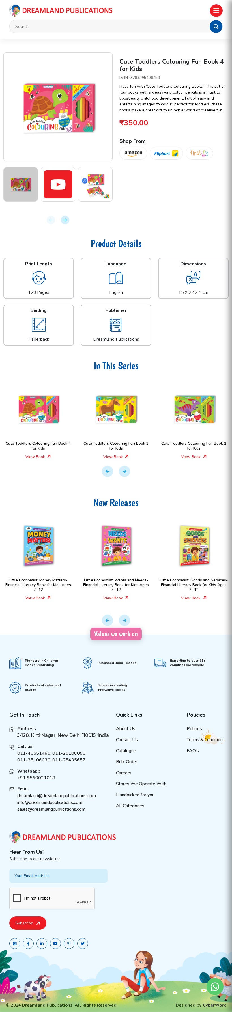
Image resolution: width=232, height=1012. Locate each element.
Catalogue (126, 751)
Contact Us (127, 740)
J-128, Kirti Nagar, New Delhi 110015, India (63, 735)
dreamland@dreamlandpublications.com (56, 796)
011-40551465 (33, 753)
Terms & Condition (205, 740)
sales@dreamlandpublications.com (51, 809)
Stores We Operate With (141, 784)
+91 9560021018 (36, 778)
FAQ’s (193, 751)
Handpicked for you (135, 795)
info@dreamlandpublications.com (49, 802)
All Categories (130, 806)
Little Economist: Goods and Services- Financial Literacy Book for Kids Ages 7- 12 (194, 584)
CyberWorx (214, 1005)
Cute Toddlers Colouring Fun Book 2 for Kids (193, 446)
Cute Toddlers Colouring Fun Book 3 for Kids (116, 446)
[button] (216, 26)
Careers (123, 773)
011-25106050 (68, 753)
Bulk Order (126, 762)
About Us (125, 729)
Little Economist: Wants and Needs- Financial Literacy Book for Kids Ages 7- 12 (116, 584)
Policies (194, 729)
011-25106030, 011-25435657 (51, 760)
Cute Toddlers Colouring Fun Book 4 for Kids (38, 446)
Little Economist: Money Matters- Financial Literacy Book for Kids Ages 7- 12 (38, 584)
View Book (35, 456)
